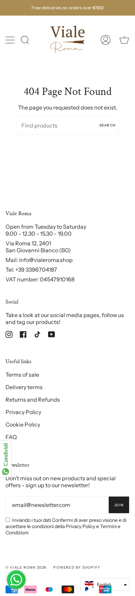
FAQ (11, 436)
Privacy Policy (23, 412)
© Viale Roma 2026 (26, 567)
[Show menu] (11, 40)
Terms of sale (22, 374)
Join (119, 505)
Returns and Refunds (33, 399)
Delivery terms (24, 387)
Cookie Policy (23, 424)
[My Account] (105, 40)
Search (107, 125)
